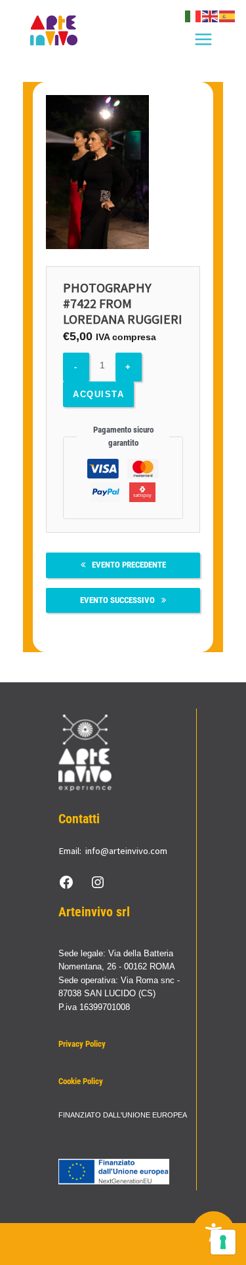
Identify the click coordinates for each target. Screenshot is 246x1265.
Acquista (98, 394)
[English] (210, 16)
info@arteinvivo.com (126, 851)
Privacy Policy (82, 1044)
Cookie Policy (80, 1081)
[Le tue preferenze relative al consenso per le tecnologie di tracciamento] (223, 1242)
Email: (69, 851)
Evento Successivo (117, 600)
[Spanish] (227, 16)
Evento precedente (129, 565)
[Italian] (193, 16)
